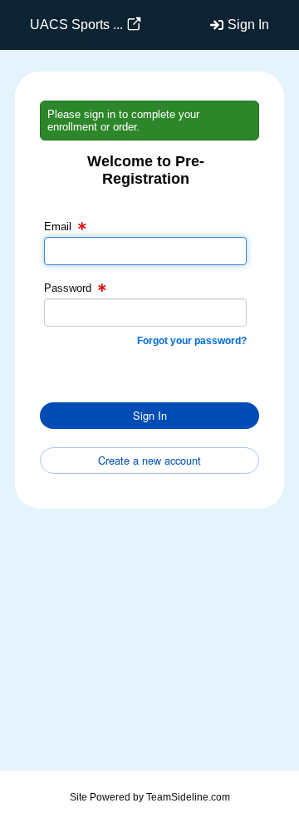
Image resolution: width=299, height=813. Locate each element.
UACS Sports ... (76, 24)
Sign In (248, 24)
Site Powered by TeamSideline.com (150, 797)
